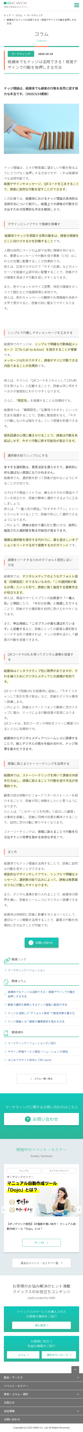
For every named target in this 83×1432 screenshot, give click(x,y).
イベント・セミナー (16, 1386)
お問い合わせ (44, 943)
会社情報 (9, 1411)
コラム (18, 15)
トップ (7, 15)
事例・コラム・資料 (16, 1394)
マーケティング (35, 15)
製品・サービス (13, 1377)
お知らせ (9, 1402)
